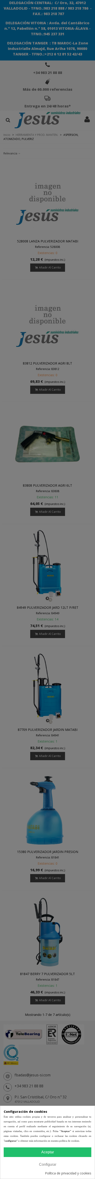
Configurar (47, 1164)
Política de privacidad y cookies (68, 1173)
